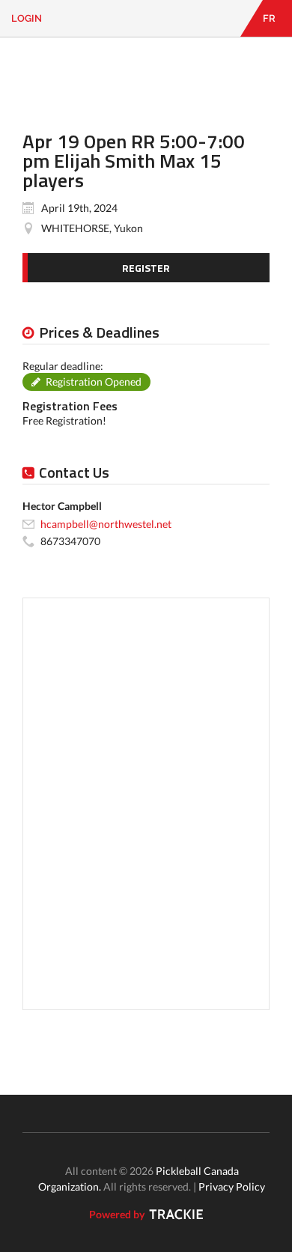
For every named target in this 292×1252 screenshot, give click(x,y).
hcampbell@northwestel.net (105, 523)
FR (269, 18)
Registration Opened (94, 381)
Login (26, 18)
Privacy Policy (231, 1186)
